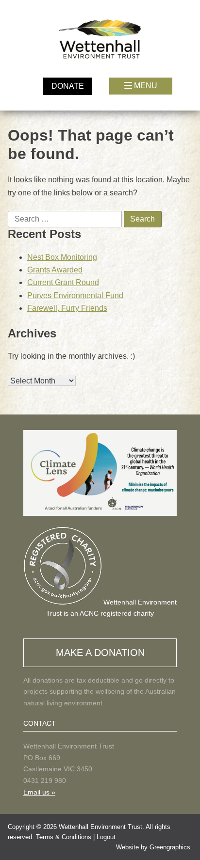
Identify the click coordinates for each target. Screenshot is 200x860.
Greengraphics (170, 847)
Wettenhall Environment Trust (100, 826)
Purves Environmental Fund (75, 295)
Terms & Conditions (63, 837)
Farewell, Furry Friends (67, 308)
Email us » (39, 792)
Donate (67, 86)
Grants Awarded (55, 270)
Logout (106, 837)
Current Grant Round (63, 282)
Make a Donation (100, 652)
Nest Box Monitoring (62, 257)
